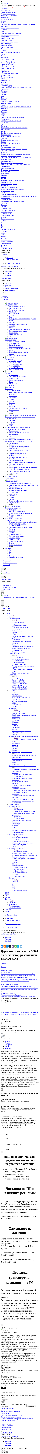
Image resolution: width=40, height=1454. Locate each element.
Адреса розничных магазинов (11, 1412)
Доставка (8, 1048)
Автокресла (16, 678)
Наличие (7, 1041)
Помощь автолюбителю (20, 852)
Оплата (7, 1046)
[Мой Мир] (7, 946)
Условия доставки (7, 1426)
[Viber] (13, 946)
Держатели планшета (8, 995)
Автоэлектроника (18, 809)
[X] (10, 946)
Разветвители (31, 996)
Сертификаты (5, 1413)
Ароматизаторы (6, 986)
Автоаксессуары (17, 657)
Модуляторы (18, 996)
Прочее (17, 989)
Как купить (12, 902)
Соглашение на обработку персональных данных (17, 1419)
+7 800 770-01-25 (6, 248)
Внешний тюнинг (17, 986)
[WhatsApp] (15, 946)
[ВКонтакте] (2, 946)
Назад (12, 615)
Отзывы (7, 1043)
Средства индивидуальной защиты (24, 755)
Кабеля (24, 996)
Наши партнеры (6, 1429)
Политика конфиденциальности (11, 1415)
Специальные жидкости (20, 838)
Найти (3, 1452)
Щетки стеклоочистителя (28, 989)
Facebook (8, 273)
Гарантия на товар (7, 1427)
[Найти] (2, 569)
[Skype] (18, 946)
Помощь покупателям (8, 1420)
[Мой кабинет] (2, 583)
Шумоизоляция (11, 979)
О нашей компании (7, 1408)
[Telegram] (21, 946)
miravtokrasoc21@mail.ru (10, 266)
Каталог (11, 617)
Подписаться (31, 1406)
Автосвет (15, 694)
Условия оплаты (6, 1424)
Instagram (8, 275)
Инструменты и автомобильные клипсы (25, 769)
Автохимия (16, 711)
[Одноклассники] (4, 946)
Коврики (11, 996)
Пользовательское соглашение (11, 1417)
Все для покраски (18, 622)
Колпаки (15, 881)
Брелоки (31, 988)
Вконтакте (8, 271)
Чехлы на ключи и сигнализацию (17, 988)
